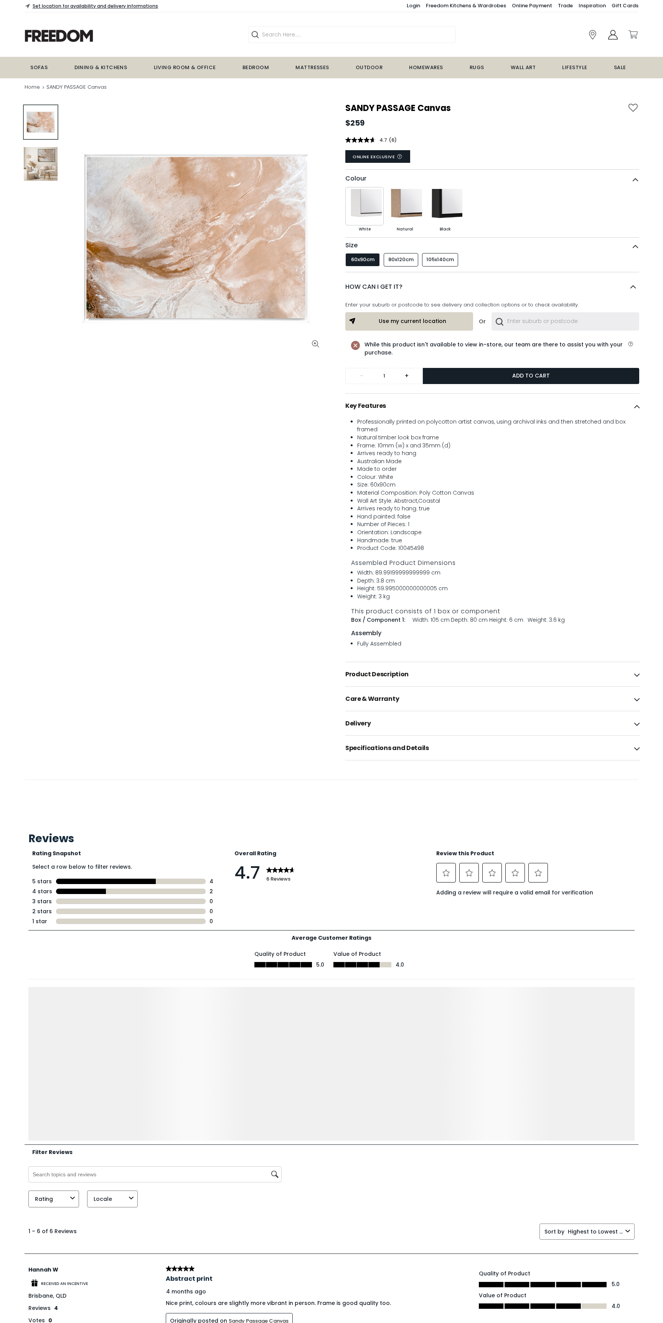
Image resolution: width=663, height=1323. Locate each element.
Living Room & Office (185, 67)
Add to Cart (531, 375)
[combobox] (565, 321)
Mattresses (312, 67)
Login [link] (413, 5)
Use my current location (412, 321)
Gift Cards (625, 5)
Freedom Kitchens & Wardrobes (466, 5)
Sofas (39, 67)
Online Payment (532, 5)
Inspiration (592, 5)
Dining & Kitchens (100, 67)
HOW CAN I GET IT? (373, 286)
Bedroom (255, 67)
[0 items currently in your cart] (633, 34)
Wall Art (523, 67)
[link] (107, 36)
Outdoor (369, 67)
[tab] (492, 406)
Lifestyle (574, 67)
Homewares (426, 67)
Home (32, 87)
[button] (492, 286)
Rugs (477, 67)
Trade (565, 5)
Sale (620, 67)
